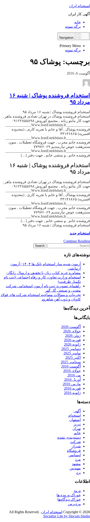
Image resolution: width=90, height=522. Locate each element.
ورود (77, 491)
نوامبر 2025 (72, 353)
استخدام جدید (80, 233)
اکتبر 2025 (73, 357)
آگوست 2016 (71, 366)
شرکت (75, 442)
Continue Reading (76, 241)
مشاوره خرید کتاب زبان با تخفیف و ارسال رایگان (43, 273)
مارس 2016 (72, 384)
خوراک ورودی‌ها (69, 495)
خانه (77, 22)
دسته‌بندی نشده (69, 437)
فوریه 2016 (72, 388)
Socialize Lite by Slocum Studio (66, 516)
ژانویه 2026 (72, 344)
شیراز (76, 446)
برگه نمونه (73, 26)
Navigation (66, 37)
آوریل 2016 (72, 379)
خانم (77, 433)
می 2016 (74, 375)
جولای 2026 (72, 331)
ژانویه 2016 (72, 393)
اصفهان (75, 420)
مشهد (76, 464)
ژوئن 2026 (73, 336)
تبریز (77, 424)
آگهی (77, 411)
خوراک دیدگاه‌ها (69, 499)
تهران (76, 429)
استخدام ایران (79, 6)
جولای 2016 (72, 371)
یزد (78, 473)
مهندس (75, 468)
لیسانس (75, 455)
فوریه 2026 (72, 340)
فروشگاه (74, 451)
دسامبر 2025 (71, 349)
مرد (78, 459)
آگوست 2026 (71, 327)
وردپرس (74, 504)
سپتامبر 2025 (71, 362)
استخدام (74, 415)
